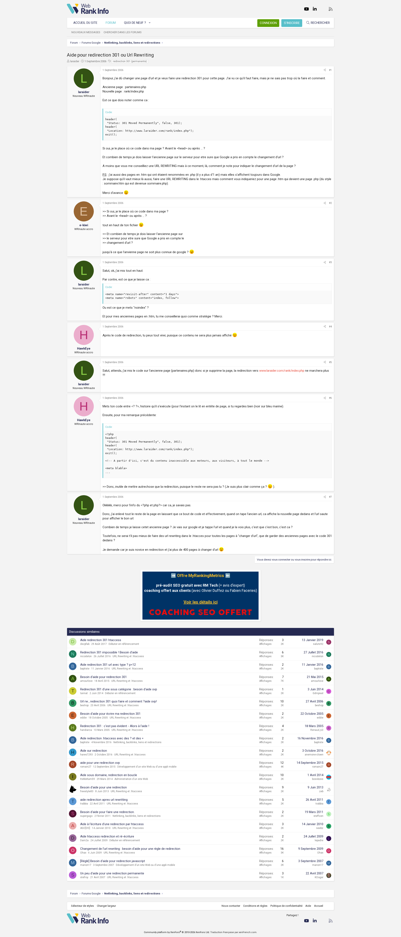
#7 (330, 496)
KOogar (319, 877)
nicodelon (86, 656)
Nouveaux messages (85, 32)
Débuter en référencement (124, 644)
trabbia (84, 803)
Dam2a (84, 840)
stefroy (84, 877)
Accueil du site (85, 23)
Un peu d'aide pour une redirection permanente (112, 873)
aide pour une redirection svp (100, 763)
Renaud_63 (316, 730)
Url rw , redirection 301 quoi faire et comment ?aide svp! (118, 701)
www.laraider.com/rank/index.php (281, 371)
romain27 (85, 766)
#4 (330, 326)
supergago (86, 816)
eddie (83, 717)
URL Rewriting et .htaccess (128, 656)
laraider (74, 61)
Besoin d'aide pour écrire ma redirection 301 (110, 714)
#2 (330, 203)
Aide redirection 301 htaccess (100, 640)
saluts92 (318, 644)
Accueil (318, 905)
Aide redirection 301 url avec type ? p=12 (108, 665)
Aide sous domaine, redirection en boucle (108, 775)
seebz (319, 828)
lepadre (319, 840)
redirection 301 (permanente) (130, 61)
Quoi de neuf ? (135, 23)
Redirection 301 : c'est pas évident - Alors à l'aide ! (114, 726)
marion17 (85, 865)
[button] (150, 23)
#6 (330, 398)
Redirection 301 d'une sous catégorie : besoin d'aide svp (118, 689)
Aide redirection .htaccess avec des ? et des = (111, 738)
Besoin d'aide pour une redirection (103, 787)
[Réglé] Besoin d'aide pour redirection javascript (112, 861)
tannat (84, 693)
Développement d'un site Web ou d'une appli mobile (146, 766)
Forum (111, 23)
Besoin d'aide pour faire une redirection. (107, 812)
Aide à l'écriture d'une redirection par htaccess (112, 824)
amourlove (86, 680)
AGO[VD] (85, 828)
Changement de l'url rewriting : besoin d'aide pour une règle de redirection (130, 849)
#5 (330, 362)
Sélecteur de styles (82, 905)
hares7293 (86, 754)
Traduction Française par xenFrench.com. (233, 932)
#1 (330, 70)
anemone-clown (314, 754)
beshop (84, 705)
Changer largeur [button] (106, 905)
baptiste (84, 668)
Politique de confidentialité (286, 905)
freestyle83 (86, 791)
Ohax (83, 852)
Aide (308, 905)
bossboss (317, 779)
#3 (330, 262)
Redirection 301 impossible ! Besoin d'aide (109, 652)
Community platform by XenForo (177, 932)
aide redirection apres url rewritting (104, 800)
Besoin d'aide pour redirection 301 (103, 677)
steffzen (318, 816)
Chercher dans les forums (123, 32)
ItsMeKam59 (87, 779)
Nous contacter (231, 905)
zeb (321, 791)
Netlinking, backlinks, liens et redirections (137, 742)
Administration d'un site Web (131, 779)
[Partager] (324, 70)
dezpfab (84, 644)
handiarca (86, 730)
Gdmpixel (318, 693)
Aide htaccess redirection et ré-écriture (107, 836)
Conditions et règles (255, 905)
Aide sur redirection (93, 751)
